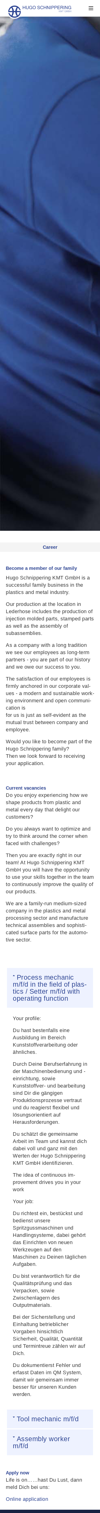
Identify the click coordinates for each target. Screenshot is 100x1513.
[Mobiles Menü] (91, 8)
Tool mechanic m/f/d (48, 1419)
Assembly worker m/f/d (41, 1442)
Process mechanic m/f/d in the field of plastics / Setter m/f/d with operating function (50, 988)
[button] (50, 988)
